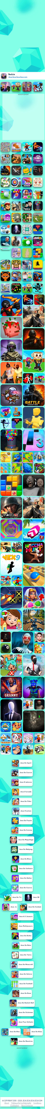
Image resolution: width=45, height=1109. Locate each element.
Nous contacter (27, 1105)
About (6, 1103)
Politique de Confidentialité (21, 1103)
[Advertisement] (22, 1072)
